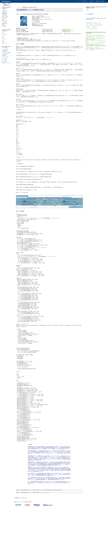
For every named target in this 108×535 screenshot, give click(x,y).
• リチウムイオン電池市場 (6, 52)
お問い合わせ (102, 1)
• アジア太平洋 (4, 34)
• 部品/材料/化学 (4, 14)
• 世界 (3, 33)
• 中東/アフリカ (4, 43)
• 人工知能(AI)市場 (5, 49)
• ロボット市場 (4, 58)
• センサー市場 (4, 59)
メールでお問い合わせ (45, 492)
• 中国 (3, 37)
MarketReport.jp (6, 1)
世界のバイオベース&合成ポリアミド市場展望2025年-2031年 (95, 38)
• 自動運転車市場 (4, 51)
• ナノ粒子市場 (4, 61)
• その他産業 (4, 26)
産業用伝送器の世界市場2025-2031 (91, 39)
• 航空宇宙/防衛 (4, 17)
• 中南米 (3, 41)
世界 (23, 7)
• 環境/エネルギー (5, 20)
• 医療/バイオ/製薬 (5, 16)
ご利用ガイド (92, 1)
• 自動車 (3, 19)
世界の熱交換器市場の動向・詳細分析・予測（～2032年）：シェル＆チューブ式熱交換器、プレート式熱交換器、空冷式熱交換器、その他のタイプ (96, 46)
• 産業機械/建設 (4, 13)
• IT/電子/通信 (4, 10)
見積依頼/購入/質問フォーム (67, 29)
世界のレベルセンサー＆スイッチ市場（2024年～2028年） (95, 35)
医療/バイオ (26, 7)
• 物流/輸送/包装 (4, 23)
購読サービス (86, 1)
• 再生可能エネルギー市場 (6, 62)
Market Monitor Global (32, 7)
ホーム (75, 1)
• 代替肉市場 (4, 55)
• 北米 (3, 40)
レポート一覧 (80, 1)
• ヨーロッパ (4, 38)
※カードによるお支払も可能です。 (92, 28)
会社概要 (97, 1)
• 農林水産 (3, 24)
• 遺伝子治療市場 (4, 54)
